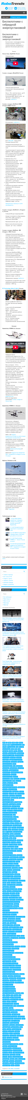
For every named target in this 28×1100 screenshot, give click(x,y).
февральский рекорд (15, 448)
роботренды (13, 980)
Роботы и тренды (21, 7)
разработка (6, 968)
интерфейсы (19, 836)
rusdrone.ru (14, 99)
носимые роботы (13, 897)
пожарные (5, 927)
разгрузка (18, 965)
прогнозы (17, 946)
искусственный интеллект (9, 840)
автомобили (20, 753)
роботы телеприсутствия (9, 991)
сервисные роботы (7, 1006)
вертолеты (10, 783)
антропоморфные (7, 766)
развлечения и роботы (8, 965)
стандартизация (14, 1023)
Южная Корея (6, 1065)
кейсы (16, 847)
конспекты (5, 859)
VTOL (15, 751)
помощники (11, 931)
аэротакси (5, 770)
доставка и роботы (7, 821)
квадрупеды (11, 847)
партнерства (11, 919)
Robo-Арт (5, 605)
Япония (17, 1065)
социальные (21, 1016)
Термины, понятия (8, 580)
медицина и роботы (8, 876)
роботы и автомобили (8, 982)
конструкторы (12, 859)
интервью (11, 836)
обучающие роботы (8, 904)
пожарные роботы (14, 927)
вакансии (18, 781)
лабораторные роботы (8, 866)
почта (18, 936)
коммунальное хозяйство (9, 855)
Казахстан (5, 844)
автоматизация (12, 753)
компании (19, 855)
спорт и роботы (15, 1021)
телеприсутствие (16, 1029)
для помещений (18, 810)
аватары (20, 751)
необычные (6, 893)
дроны (12, 823)
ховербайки (6, 1055)
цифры (18, 1055)
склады (11, 1008)
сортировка (14, 1012)
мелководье (17, 876)
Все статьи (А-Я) (7, 576)
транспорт (15, 1038)
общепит (16, 904)
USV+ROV (5, 751)
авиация (5, 753)
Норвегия (5, 897)
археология (19, 766)
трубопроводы (6, 1042)
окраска (21, 908)
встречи (21, 791)
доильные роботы (7, 815)
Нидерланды (6, 895)
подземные (17, 925)
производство (15, 948)
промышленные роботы (9, 957)
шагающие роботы (17, 1057)
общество (16, 906)
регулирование (17, 970)
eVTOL (4, 747)
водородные (21, 787)
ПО (8, 923)
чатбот (10, 1057)
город (12, 800)
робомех (10, 976)
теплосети (11, 1031)
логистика (9, 870)
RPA (16, 749)
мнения (5, 881)
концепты (19, 859)
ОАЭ (20, 897)
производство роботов (8, 953)
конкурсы (21, 857)
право (22, 936)
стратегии (12, 1025)
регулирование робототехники (10, 974)
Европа (17, 823)
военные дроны (13, 789)
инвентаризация (17, 832)
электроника (18, 1061)
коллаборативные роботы (9, 851)
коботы (20, 849)
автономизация (19, 755)
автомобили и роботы (8, 755)
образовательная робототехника (11, 902)
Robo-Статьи (6, 601)
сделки (8, 1002)
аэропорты (20, 768)
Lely (17, 747)
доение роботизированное (9, 813)
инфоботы (5, 838)
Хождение (12, 1055)
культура (5, 864)
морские (19, 883)
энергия (12, 1063)
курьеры (16, 864)
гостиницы (5, 804)
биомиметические (7, 776)
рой (4, 995)
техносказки (13, 1035)
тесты (11, 1033)
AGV (4, 743)
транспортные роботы (8, 1040)
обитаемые (6, 900)
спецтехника (17, 1018)
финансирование (7, 1050)
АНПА (14, 764)
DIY (8, 745)
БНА (12, 779)
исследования (6, 842)
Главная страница (8, 574)
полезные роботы (17, 929)
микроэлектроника (15, 878)
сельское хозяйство (8, 1004)
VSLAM (11, 751)
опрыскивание (6, 914)
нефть (17, 893)
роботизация (12, 978)
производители (7, 948)
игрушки (5, 830)
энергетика (5, 1063)
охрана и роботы (20, 917)
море (8, 883)
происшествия (19, 953)
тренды (17, 1040)
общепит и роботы (7, 906)
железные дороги (7, 825)
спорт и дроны (6, 1021)
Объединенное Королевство (10, 908)
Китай (16, 849)
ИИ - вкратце (9, 832)
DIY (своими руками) (16, 745)
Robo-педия (5, 17)
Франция (5, 1052)
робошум (17, 993)
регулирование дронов (9, 972)
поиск (21, 927)
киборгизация (6, 849)
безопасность (6, 772)
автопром (12, 757)
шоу (16, 1059)
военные (5, 789)
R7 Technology (6, 288)
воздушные (15, 791)
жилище (5, 827)
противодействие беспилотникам (11, 959)
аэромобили (13, 768)
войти (3, 558)
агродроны (5, 760)
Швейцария (6, 1059)
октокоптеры (6, 910)
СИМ (15, 1006)
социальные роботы (8, 1018)
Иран (14, 838)
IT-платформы (11, 747)
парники (5, 919)
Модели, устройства (8, 584)
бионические (6, 779)
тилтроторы (20, 1035)
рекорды (22, 974)
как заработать (13, 844)
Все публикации (7, 597)
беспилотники (6, 774)
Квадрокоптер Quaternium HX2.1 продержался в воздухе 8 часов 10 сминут (15, 454)
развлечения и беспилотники (10, 963)
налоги (20, 889)
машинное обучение (8, 874)
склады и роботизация (8, 1010)
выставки (11, 793)
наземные (12, 887)
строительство (19, 1025)
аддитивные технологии (16, 760)
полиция (5, 931)
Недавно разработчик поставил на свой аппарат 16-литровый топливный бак (16, 436)
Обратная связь (8, 1077)
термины (17, 1031)
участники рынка (7, 1048)
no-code (21, 747)
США (21, 1027)
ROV (12, 749)
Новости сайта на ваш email (8, 1097)
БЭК (14, 781)
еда (21, 823)
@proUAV (10, 9)
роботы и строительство (9, 989)
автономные (6, 757)
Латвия (17, 866)
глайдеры (21, 798)
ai (6, 743)
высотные (5, 793)
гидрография (14, 798)
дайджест (20, 808)
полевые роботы (7, 929)
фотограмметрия (17, 1050)
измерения (15, 830)
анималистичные (7, 764)
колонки (19, 851)
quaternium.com (10, 396)
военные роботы (7, 791)
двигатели (9, 810)
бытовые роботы (7, 781)
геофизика (5, 796)
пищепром (18, 921)
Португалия (19, 931)
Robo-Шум (6, 603)
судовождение (6, 1027)
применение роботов (8, 946)
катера (4, 847)
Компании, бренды (8, 582)
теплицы (5, 1031)
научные (9, 891)
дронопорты (6, 823)
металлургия (6, 878)
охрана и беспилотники (9, 917)
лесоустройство (7, 868)
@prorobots (10, 7)
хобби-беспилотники (18, 1052)
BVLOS (21, 743)
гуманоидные (6, 808)
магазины (14, 872)
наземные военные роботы (10, 889)
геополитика (21, 793)
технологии (16, 1033)
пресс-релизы (14, 938)
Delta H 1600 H (15, 288)
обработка (12, 900)
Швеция (12, 1059)
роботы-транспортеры (8, 993)
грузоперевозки (7, 806)
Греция (18, 804)
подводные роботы (8, 925)
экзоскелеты (22, 1059)
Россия (8, 995)
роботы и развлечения (8, 987)
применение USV (7, 940)
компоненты (6, 857)
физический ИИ (17, 1048)
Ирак (10, 838)
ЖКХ (9, 827)
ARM (13, 743)
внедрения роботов (8, 785)
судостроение (15, 1027)
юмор (12, 1065)
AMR (9, 743)
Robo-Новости (7, 599)
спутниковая (6, 1023)
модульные (22, 881)
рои (22, 993)
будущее (22, 779)
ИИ (3, 832)
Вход (25, 1094)
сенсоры (16, 1004)
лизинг (20, 868)
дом (14, 815)
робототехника (21, 978)
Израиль (21, 830)
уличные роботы (12, 1046)
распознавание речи (15, 968)
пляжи (4, 923)
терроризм (5, 1033)
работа (14, 961)
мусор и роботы (11, 885)
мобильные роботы (13, 881)
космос (18, 861)
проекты (23, 946)
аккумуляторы (6, 762)
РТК (12, 995)
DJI (23, 745)
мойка (4, 883)
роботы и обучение (8, 985)
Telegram (16, 1068)
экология (11, 1061)
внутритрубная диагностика (10, 787)
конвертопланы (14, 857)
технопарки (6, 1035)
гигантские (18, 796)
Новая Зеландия (15, 895)
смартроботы (19, 1010)
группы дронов (16, 806)
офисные (13, 914)
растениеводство (7, 970)
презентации (6, 938)
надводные (6, 887)
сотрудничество (7, 1014)
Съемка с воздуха (16, 399)
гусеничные (14, 808)
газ (15, 793)
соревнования (6, 1012)
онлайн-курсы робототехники (10, 912)
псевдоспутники (7, 961)
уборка (21, 1044)
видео (15, 783)
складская (5, 1008)
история (13, 842)
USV (19, 749)
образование (19, 900)
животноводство (17, 825)
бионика (15, 776)
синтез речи (20, 1006)
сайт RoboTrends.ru (15, 997)
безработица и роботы (17, 772)
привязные (21, 938)
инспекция (5, 836)
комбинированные (7, 853)
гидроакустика (6, 798)
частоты (5, 1057)
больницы (16, 779)
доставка (16, 817)
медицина (17, 874)
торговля (9, 1038)
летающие (15, 868)
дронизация (17, 821)
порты (4, 934)
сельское (14, 1002)
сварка (21, 999)
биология (13, 774)
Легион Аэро (9, 401)
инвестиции (6, 834)
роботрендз (6, 980)
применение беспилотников (10, 942)
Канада (20, 844)
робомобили (17, 976)
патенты (18, 919)
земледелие (20, 827)
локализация (16, 870)
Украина (5, 1046)
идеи (9, 830)
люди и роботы (7, 872)
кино (12, 849)
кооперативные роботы (9, 861)
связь (4, 1002)
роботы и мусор (19, 982)
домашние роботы (7, 817)
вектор (4, 783)
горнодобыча (6, 800)
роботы (19, 980)
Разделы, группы (16, 17)
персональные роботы (8, 921)
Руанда (16, 995)
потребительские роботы (9, 936)
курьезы (10, 864)
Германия (12, 796)
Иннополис (17, 834)
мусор (4, 885)
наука (4, 891)
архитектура (6, 768)
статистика (5, 1025)
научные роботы (17, 891)
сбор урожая (6, 999)
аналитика (14, 762)
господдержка (18, 802)
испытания (20, 840)
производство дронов (8, 951)
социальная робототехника (10, 1016)
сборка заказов (14, 999)
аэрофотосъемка (13, 770)
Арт (14, 766)
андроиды (20, 762)
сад (20, 995)
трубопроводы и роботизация (10, 1044)
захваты (14, 827)
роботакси (5, 978)
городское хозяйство (8, 802)
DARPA (4, 745)
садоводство (6, 997)
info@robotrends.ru (7, 1095)
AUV (17, 743)
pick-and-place (6, 749)
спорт (23, 1018)
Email (12, 1068)
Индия (11, 834)
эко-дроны (5, 1061)
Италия (18, 842)
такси (4, 1029)
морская (13, 883)
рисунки (5, 976)
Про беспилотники (21, 9)
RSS (9, 1068)
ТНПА (4, 1038)
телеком (9, 1029)
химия (10, 1052)
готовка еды (12, 804)
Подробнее (11, 509)
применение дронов (8, 944)
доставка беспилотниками (9, 819)
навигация (19, 885)
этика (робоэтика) (19, 1063)
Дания (4, 810)
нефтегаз (12, 893)
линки (4, 870)
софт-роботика (16, 1014)
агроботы (19, 757)
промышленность (7, 955)
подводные (13, 923)
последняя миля (11, 934)
